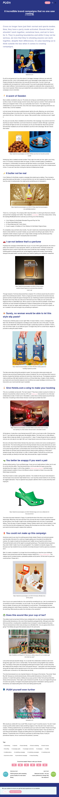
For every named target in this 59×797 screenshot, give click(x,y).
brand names (45, 745)
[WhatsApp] (44, 765)
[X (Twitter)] (20, 765)
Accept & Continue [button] (15, 791)
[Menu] (55, 2)
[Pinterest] (26, 765)
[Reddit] (38, 765)
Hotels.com (34, 394)
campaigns (39, 749)
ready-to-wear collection (36, 468)
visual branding (34, 755)
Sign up (47, 2)
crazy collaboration (44, 554)
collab (47, 749)
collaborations (8, 752)
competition (35, 215)
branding (6, 749)
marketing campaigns (33, 752)
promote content (8, 755)
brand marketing (34, 745)
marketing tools (46, 752)
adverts (15, 745)
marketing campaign (19, 752)
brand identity (23, 745)
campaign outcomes (28, 749)
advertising (7, 745)
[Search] (52, 2)
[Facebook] (14, 765)
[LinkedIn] (32, 765)
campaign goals (16, 749)
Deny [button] (5, 791)
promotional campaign (21, 755)
